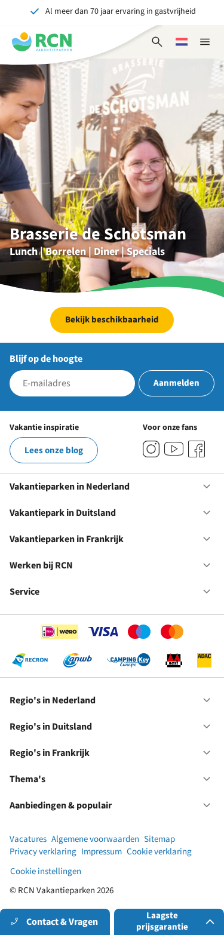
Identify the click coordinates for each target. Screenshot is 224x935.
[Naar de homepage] (42, 41)
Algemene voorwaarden (95, 839)
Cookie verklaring (159, 851)
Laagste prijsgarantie (162, 921)
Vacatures (28, 839)
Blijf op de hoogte (46, 358)
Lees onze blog (53, 450)
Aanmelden (177, 383)
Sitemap (159, 839)
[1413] (151, 449)
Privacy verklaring (43, 851)
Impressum (101, 851)
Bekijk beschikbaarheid (112, 319)
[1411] (196, 449)
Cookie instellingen (45, 871)
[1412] (173, 449)
